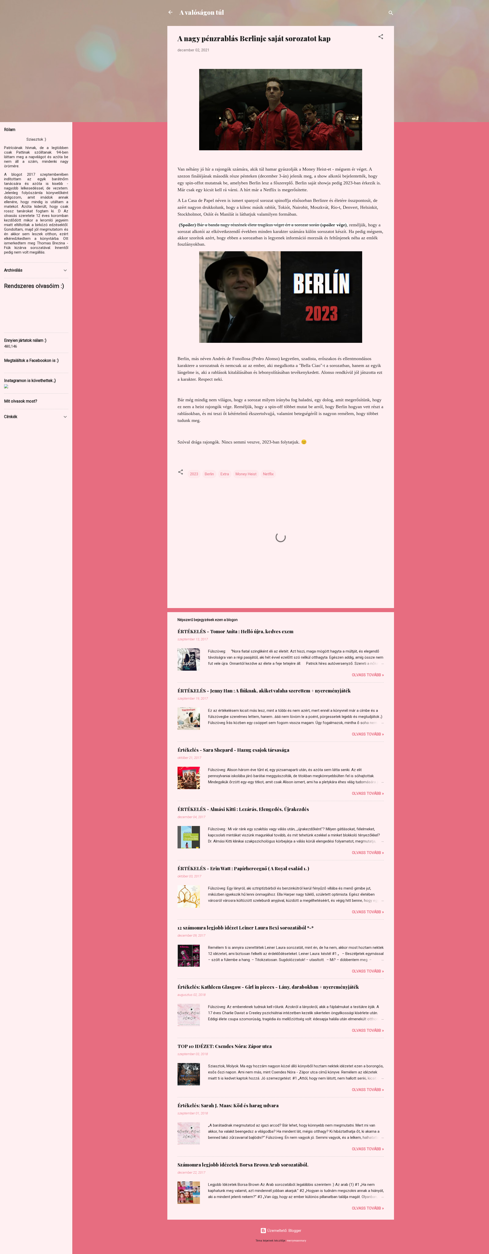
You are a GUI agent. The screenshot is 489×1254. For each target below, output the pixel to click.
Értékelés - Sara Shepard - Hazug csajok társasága (233, 750)
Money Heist (246, 474)
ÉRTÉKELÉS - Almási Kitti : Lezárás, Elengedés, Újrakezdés (243, 809)
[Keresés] (391, 14)
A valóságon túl (202, 12)
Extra (225, 474)
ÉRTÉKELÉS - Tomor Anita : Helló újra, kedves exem (235, 631)
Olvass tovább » (368, 675)
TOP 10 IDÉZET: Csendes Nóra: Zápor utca (225, 1046)
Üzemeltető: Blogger (283, 1230)
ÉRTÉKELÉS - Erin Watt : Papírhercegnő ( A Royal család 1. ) (243, 868)
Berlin (209, 474)
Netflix (268, 474)
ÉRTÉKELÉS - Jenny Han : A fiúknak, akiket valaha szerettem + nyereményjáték (264, 691)
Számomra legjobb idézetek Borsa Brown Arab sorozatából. (243, 1165)
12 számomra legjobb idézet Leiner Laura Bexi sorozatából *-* (246, 928)
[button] (381, 37)
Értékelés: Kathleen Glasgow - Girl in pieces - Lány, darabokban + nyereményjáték (268, 987)
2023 (194, 474)
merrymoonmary (296, 1240)
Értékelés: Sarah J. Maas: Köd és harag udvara (228, 1105)
